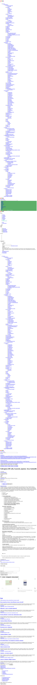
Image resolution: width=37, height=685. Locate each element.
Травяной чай (10, 347)
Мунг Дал (9, 118)
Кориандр (9, 107)
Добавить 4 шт (4, 484)
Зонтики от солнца (9, 153)
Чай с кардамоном (11, 102)
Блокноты (9, 156)
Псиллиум (10, 9)
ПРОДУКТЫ (6, 90)
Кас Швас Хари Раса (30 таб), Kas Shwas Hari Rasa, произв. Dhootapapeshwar (8, 591)
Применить (2, 241)
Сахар (7, 120)
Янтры (7, 140)
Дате (1, 560)
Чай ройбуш (10, 353)
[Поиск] (17, 200)
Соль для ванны (10, 316)
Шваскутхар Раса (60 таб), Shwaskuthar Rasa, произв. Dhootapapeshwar (25, 591)
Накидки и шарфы (9, 195)
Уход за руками (8, 82)
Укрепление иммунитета (10, 22)
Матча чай (10, 96)
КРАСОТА (6, 42)
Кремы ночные (10, 46)
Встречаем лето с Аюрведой (6, 627)
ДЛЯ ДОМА (6, 169)
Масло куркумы (10, 25)
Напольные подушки (11, 183)
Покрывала (10, 432)
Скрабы (9, 51)
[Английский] (4, 229)
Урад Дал (9, 117)
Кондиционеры (10, 328)
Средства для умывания (12, 49)
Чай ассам (9, 99)
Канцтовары (8, 154)
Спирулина (8, 26)
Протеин (9, 163)
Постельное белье (11, 184)
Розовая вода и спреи (11, 56)
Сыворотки (10, 53)
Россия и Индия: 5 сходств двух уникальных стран (11, 614)
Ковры (9, 172)
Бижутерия (8, 147)
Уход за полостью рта (9, 66)
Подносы (9, 177)
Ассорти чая (10, 95)
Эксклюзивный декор (9, 185)
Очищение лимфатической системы (14, 34)
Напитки (7, 121)
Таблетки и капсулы (9, 5)
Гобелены (9, 180)
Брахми (7, 30)
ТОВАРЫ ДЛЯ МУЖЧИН (21, 458)
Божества (7, 136)
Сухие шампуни (10, 81)
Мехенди (7, 87)
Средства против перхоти (12, 74)
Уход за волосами (9, 72)
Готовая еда (8, 377)
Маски (9, 76)
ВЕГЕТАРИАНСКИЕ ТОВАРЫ (9, 158)
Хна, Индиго (10, 78)
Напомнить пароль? (14, 245)
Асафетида (10, 13)
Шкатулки (9, 176)
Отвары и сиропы (9, 17)
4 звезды (4, 562)
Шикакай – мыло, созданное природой (8, 608)
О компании (4, 673)
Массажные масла (11, 60)
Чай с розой (10, 104)
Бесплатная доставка (3, 456)
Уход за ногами (8, 83)
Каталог (3, 3)
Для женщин (8, 37)
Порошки (7, 7)
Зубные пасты (10, 67)
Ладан (7, 133)
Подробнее (2, 605)
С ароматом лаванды (11, 130)
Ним (9, 12)
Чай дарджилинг (11, 98)
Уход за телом (8, 57)
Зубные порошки (11, 68)
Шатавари (7, 28)
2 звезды (10, 562)
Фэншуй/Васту (8, 144)
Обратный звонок (3, 472)
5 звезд (1, 562)
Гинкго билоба (8, 41)
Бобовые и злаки (9, 116)
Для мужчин (8, 36)
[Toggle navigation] (0, 2)
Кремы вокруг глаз (11, 47)
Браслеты (7, 395)
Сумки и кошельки (9, 401)
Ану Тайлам (10, 273)
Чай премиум (10, 97)
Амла (9, 8)
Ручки (9, 407)
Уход (7, 420)
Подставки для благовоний (10, 131)
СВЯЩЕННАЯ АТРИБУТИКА (9, 135)
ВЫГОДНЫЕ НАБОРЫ (8, 196)
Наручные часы (8, 150)
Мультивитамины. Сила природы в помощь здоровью (11, 640)
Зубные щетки (10, 70)
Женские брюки (8, 192)
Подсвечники (10, 174)
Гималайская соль (11, 112)
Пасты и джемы (8, 21)
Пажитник (10, 261)
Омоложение (10, 44)
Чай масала (10, 352)
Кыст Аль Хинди (9, 29)
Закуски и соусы (9, 114)
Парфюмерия (8, 340)
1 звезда (13, 562)
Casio (9, 151)
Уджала (9, 20)
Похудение (10, 35)
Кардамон (9, 109)
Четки (7, 138)
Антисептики (10, 89)
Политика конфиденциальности (7, 674)
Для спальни (8, 438)
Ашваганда (8, 27)
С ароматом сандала (11, 129)
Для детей (7, 38)
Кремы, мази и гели (9, 18)
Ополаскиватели (11, 69)
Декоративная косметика (10, 84)
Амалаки (9, 6)
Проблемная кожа (11, 297)
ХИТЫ (11, 458)
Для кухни (8, 186)
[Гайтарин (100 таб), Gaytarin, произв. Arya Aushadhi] (9, 465)
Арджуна (7, 292)
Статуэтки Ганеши (11, 389)
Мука (7, 125)
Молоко (9, 123)
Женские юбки (8, 193)
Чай (6, 91)
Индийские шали (9, 152)
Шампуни (9, 75)
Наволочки (10, 182)
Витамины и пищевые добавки (11, 413)
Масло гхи (8, 113)
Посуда (7, 170)
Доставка (3, 671)
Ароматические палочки (10, 128)
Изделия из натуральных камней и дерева (13, 402)
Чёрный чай (10, 92)
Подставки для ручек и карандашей (14, 408)
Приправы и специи (9, 105)
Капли (7, 19)
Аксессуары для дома (11, 173)
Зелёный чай (10, 93)
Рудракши (7, 139)
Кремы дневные (10, 298)
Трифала (7, 279)
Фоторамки (10, 175)
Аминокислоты (10, 162)
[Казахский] (4, 230)
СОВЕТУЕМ (15, 458)
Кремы (9, 61)
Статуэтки (10, 426)
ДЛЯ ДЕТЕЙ (6, 167)
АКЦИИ (5, 458)
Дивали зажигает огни (5, 646)
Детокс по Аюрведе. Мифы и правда (8, 659)
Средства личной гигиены (10, 341)
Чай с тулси (10, 103)
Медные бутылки (11, 187)
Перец (9, 359)
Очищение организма (11, 286)
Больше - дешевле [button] (3, 481)
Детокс (7, 32)
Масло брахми (10, 16)
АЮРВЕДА (6, 4)
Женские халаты (9, 191)
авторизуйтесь (2, 478)
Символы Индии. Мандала (6, 620)
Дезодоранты (8, 86)
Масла (7, 14)
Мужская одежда (9, 189)
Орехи (7, 371)
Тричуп (9, 334)
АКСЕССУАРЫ (6, 145)
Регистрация (4, 223)
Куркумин (9, 24)
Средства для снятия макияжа (13, 50)
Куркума (7, 23)
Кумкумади (10, 267)
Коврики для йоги (9, 165)
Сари (7, 194)
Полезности (7, 560)
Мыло (9, 310)
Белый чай (10, 346)
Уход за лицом (8, 43)
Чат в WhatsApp (3, 665)
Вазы (9, 178)
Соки (9, 124)
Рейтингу (3, 560)
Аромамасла (8, 383)
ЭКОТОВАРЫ (6, 157)
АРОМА (5, 127)
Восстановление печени (12, 285)
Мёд (7, 119)
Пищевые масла (8, 365)
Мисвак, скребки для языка (12, 322)
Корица (9, 111)
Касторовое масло (11, 15)
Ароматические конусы (10, 132)
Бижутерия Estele (9, 148)
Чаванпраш (8, 31)
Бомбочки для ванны (11, 65)
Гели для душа (10, 58)
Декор (7, 171)
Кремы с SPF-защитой (11, 48)
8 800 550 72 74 (2, 666)
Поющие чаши (8, 142)
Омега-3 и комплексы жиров (13, 164)
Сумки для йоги (8, 166)
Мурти (7, 137)
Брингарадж (10, 11)
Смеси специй (10, 108)
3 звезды (7, 562)
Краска (9, 79)
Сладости (7, 115)
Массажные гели (11, 52)
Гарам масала (10, 110)
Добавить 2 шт (4, 483)
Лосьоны (9, 62)
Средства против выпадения (12, 73)
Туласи (7, 40)
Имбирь (9, 10)
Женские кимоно (9, 444)
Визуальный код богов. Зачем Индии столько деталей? (11, 602)
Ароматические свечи (9, 134)
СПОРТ (5, 160)
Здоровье (7, 168)
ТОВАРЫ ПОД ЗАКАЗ (22, 457)
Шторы (9, 181)
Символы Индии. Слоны (5, 634)
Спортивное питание (9, 414)
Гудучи (7, 291)
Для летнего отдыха (9, 146)
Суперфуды (8, 126)
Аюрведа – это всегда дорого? (6, 653)
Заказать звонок (3, 667)
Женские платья (8, 190)
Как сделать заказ (5, 670)
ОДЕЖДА (6, 188)
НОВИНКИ (8, 458)
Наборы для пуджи (9, 396)
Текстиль (7, 179)
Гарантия (3, 672)
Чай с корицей (10, 101)
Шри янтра (10, 141)
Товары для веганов (9, 159)
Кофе (9, 122)
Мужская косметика (9, 85)
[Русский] (4, 228)
